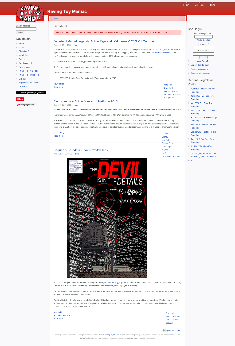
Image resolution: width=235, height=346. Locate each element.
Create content (25, 63)
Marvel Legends (171, 91)
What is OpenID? (203, 40)
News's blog (59, 84)
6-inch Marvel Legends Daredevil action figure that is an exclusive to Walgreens (134, 49)
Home (56, 19)
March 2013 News (173, 316)
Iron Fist (165, 140)
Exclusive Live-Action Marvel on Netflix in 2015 (86, 101)
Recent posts (24, 67)
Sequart (169, 323)
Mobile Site (199, 5)
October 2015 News (172, 94)
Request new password (201, 73)
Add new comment (62, 315)
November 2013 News (171, 156)
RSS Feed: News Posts (29, 75)
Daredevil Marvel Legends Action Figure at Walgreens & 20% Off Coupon (104, 41)
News (212, 5)
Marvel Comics (172, 320)
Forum (186, 5)
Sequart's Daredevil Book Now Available (81, 150)
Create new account (199, 69)
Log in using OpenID (200, 61)
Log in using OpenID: (203, 34)
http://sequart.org (111, 282)
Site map (23, 79)
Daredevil (168, 88)
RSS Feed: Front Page (28, 71)
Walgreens (169, 98)
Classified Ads (25, 51)
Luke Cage (167, 147)
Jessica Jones (168, 143)
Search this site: (23, 26)
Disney (165, 137)
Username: (203, 44)
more (190, 161)
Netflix (164, 153)
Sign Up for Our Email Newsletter (28, 84)
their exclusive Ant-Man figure (82, 67)
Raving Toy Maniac (112, 335)
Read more (58, 87)
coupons (168, 85)
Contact (22, 59)
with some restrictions (161, 53)
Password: (203, 51)
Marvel (165, 150)
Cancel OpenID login (200, 65)
